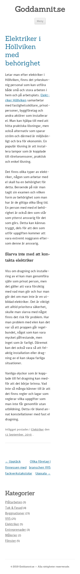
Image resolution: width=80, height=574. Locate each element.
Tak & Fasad (13, 508)
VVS (8, 519)
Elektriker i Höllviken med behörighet (23, 50)
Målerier (11, 535)
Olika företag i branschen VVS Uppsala (40, 467)
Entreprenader (15, 530)
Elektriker (37, 429)
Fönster (10, 541)
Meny (40, 21)
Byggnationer (15, 513)
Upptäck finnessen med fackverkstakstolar (18, 467)
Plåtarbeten (13, 502)
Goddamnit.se (40, 9)
